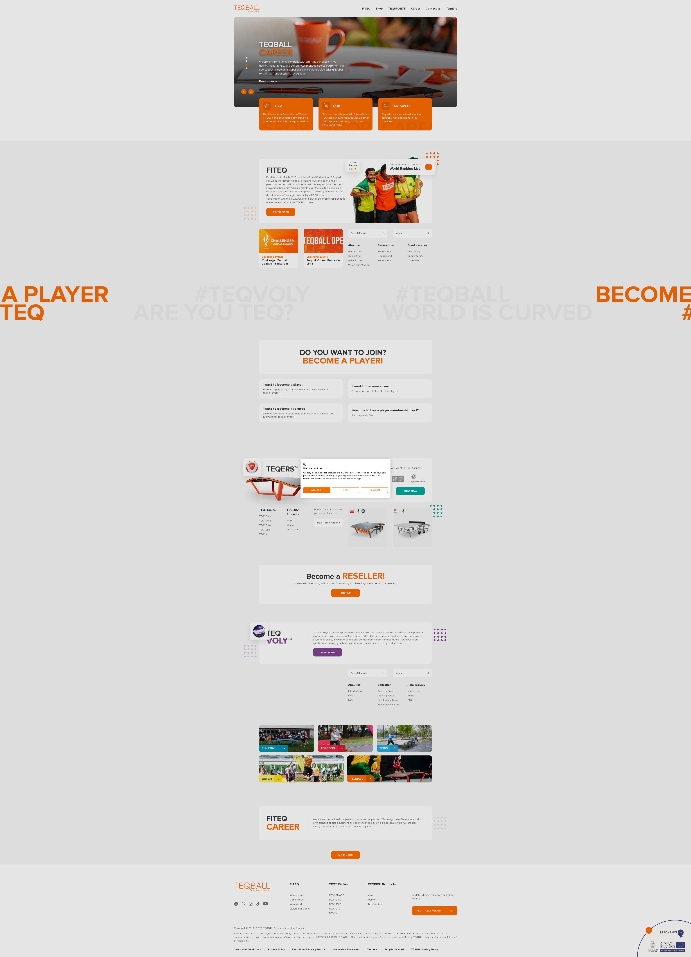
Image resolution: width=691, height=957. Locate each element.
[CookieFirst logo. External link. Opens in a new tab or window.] (304, 464)
